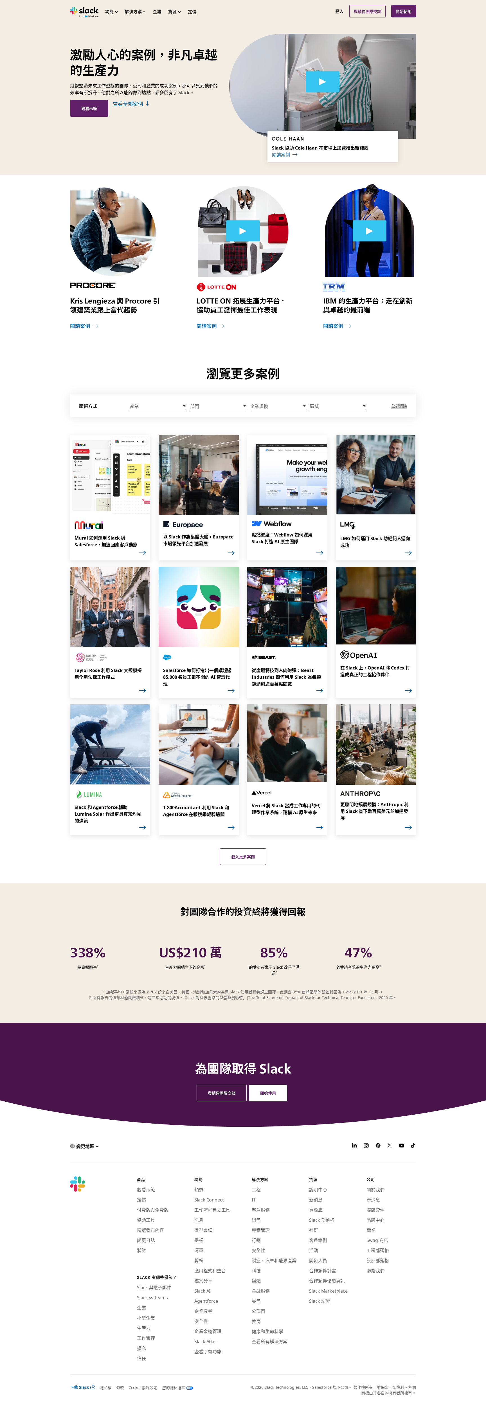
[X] (389, 1146)
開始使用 (403, 11)
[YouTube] (401, 1146)
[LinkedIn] (354, 1146)
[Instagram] (366, 1146)
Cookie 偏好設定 (143, 1387)
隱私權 (106, 1387)
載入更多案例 (243, 856)
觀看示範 (89, 108)
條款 (120, 1387)
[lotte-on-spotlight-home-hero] (243, 231)
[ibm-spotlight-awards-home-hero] (369, 231)
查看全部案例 (128, 103)
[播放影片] (322, 82)
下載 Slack (79, 1387)
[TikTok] (413, 1146)
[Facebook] (378, 1146)
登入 (339, 11)
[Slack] (84, 11)
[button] (158, 405)
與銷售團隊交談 (367, 11)
